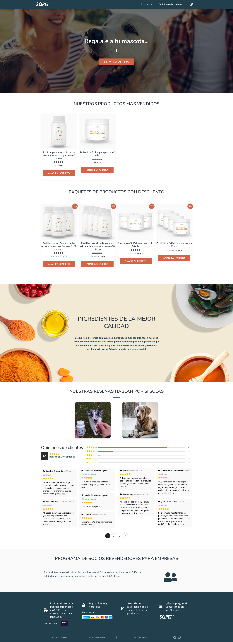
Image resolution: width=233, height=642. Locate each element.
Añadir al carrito (59, 173)
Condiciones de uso (139, 637)
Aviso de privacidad (97, 637)
